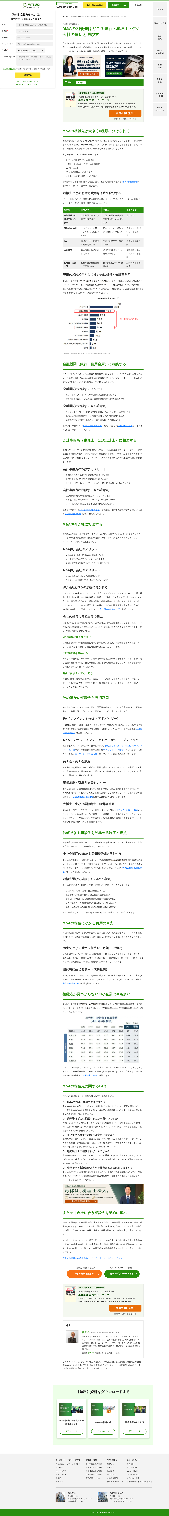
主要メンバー (61, 1475)
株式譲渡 (110, 1471)
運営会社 (130, 1464)
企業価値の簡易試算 (94, 1471)
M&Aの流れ (111, 1475)
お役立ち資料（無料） (95, 1467)
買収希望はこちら (93, 1478)
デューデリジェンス (115, 1482)
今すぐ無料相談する (84, 1273)
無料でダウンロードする (122, 1273)
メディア (59, 1482)
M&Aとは (111, 1464)
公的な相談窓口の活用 (83, 797)
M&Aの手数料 (132, 1471)
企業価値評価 (112, 1478)
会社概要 (59, 1467)
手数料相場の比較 (71, 983)
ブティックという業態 (113, 750)
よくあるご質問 (133, 1478)
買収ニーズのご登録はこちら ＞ (27, 81)
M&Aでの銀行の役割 (92, 426)
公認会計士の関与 (73, 514)
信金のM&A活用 (125, 426)
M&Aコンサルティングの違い (118, 746)
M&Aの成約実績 (133, 1475)
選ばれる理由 (132, 1467)
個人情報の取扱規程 (9, 69)
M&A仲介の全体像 (129, 182)
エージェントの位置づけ (86, 754)
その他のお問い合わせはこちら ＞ (27, 84)
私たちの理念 (61, 1471)
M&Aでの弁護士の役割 (127, 810)
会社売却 (110, 1467)
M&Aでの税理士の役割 (89, 510)
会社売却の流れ (90, 1075)
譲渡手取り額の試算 (94, 1475)
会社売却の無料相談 (94, 1464)
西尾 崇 (86, 1332)
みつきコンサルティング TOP (68, 1464)
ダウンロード (71, 1431)
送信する (28, 74)
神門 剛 (91, 1353)
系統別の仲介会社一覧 (110, 609)
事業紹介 (59, 1478)
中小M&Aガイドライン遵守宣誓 (139, 1482)
